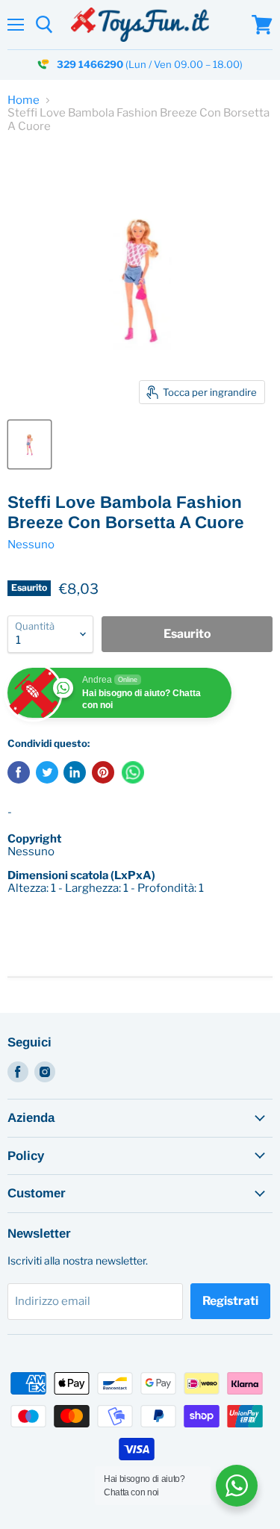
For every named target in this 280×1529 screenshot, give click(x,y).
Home (23, 100)
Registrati (230, 1301)
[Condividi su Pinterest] (103, 772)
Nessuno (31, 544)
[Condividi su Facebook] (18, 772)
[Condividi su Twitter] (47, 772)
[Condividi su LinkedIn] (74, 772)
